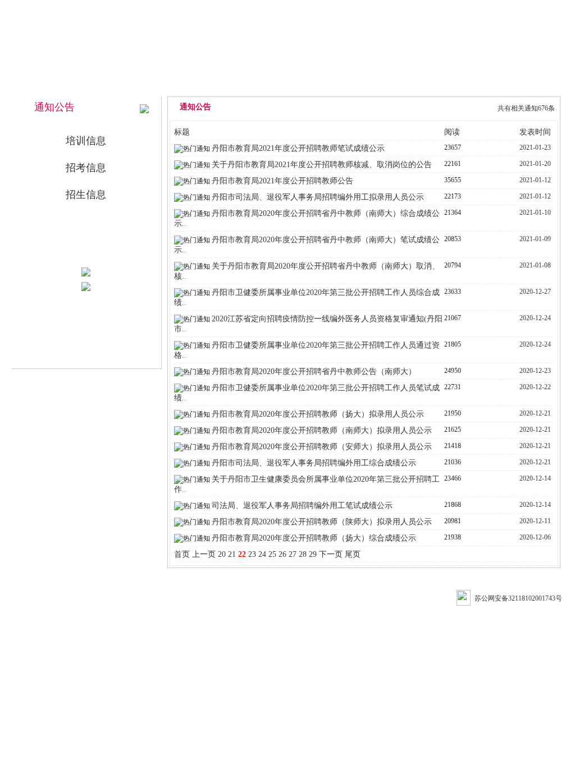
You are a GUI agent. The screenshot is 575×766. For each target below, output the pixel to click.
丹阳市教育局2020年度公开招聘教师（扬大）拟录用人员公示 (318, 414)
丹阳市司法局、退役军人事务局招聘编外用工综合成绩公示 (314, 463)
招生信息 (86, 194)
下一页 (331, 554)
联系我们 (516, 85)
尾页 (352, 554)
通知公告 (363, 85)
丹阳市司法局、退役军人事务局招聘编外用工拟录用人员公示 (318, 197)
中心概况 (286, 85)
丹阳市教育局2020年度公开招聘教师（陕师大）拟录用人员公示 (322, 522)
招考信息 (86, 167)
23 (252, 554)
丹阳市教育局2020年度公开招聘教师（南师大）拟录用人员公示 (322, 430)
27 (292, 554)
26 (282, 554)
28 (303, 554)
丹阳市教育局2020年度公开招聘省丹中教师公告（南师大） (314, 371)
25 (272, 554)
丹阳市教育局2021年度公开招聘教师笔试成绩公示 (298, 148)
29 (313, 554)
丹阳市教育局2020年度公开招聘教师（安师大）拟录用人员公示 (322, 446)
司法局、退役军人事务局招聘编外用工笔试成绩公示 (302, 505)
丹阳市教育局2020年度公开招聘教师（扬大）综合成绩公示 (314, 538)
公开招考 (439, 85)
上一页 (204, 554)
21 (232, 554)
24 (262, 554)
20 (222, 554)
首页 (182, 554)
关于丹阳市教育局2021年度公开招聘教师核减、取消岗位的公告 (322, 164)
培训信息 (86, 140)
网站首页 (210, 85)
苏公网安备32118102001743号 (518, 598)
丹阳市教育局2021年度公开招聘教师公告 (282, 181)
